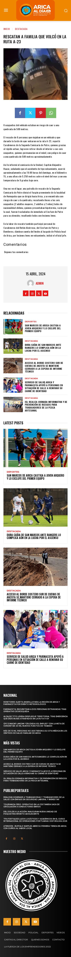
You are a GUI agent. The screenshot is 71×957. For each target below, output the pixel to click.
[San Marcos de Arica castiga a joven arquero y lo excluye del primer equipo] (13, 326)
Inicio (6, 29)
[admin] (31, 283)
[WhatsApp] (51, 113)
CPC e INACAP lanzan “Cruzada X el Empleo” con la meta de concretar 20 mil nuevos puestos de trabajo (33, 725)
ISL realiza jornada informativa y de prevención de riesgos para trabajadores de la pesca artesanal (46, 406)
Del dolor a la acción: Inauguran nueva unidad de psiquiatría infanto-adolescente (30, 813)
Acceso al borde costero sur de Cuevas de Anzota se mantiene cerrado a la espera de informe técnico (44, 367)
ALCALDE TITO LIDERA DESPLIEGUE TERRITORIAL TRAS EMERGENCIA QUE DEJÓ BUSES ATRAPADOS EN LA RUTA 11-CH (35, 717)
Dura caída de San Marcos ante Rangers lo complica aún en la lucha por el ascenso (43, 347)
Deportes (31, 322)
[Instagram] (32, 293)
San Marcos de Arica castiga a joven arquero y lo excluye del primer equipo (43, 328)
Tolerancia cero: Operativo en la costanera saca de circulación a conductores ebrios (31, 805)
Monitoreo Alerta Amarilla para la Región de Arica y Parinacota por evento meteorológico (31, 703)
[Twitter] (30, 113)
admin (40, 283)
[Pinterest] (41, 113)
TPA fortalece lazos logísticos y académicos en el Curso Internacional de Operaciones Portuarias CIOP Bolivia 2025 (35, 820)
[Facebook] (20, 113)
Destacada (21, 29)
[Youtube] (45, 293)
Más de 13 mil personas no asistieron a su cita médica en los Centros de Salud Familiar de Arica (35, 732)
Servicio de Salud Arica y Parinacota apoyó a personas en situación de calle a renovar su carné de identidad (44, 386)
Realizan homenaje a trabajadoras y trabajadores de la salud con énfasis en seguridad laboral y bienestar (33, 798)
